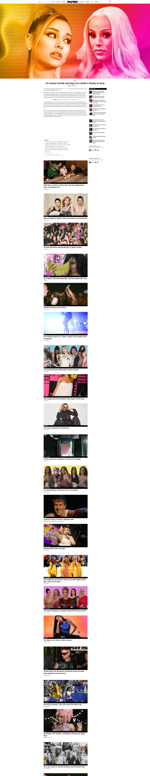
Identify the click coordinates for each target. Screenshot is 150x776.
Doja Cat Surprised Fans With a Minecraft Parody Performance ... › (57, 141)
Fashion (57, 1)
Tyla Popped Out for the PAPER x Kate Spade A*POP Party (64, 399)
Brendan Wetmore (72, 85)
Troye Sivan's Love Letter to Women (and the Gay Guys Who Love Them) (99, 101)
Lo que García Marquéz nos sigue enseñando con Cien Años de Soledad (98, 93)
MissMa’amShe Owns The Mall (54, 548)
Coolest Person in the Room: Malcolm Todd (59, 519)
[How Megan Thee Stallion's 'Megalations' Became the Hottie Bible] (66, 720)
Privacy (98, 147)
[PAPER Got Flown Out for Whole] (66, 294)
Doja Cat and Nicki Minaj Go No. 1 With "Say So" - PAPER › (56, 143)
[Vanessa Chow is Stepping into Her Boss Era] (90, 109)
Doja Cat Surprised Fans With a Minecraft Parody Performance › (57, 149)
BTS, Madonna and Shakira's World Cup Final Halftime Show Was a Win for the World (65, 581)
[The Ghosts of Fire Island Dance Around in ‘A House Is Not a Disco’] (90, 113)
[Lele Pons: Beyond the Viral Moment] (66, 414)
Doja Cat (59, 90)
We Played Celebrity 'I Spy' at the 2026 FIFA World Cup (63, 704)
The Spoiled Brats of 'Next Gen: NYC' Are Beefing (61, 490)
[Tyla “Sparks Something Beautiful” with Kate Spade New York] (66, 265)
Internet (87, 1)
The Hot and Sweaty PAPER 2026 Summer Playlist (61, 370)
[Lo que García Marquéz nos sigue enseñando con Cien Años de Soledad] (90, 92)
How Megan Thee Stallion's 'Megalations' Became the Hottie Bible (64, 735)
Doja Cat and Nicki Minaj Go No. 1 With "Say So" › (54, 146)
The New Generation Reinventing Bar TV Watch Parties (63, 247)
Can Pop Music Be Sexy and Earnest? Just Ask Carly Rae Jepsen (99, 141)
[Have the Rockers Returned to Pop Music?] (90, 129)
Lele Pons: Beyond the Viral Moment (56, 428)
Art (92, 1)
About (90, 147)
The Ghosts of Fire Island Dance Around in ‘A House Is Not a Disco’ (99, 114)
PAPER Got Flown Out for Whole (55, 307)
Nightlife (82, 1)
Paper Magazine (47, 675)
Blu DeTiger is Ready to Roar (99, 132)
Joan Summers (47, 492)
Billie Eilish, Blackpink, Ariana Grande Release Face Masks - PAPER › (58, 144)
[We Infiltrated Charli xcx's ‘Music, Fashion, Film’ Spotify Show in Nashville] (66, 323)
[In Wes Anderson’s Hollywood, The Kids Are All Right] (66, 445)
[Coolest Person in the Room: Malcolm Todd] (66, 506)
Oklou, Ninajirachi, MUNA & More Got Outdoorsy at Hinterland (65, 218)
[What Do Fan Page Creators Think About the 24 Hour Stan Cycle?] (90, 120)
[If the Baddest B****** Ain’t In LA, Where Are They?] (90, 105)
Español (96, 1)
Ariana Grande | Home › (48, 152)
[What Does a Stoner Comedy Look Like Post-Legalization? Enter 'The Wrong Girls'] (66, 171)
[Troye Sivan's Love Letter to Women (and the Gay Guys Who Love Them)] (90, 100)
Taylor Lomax (47, 189)
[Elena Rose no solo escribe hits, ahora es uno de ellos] (90, 97)
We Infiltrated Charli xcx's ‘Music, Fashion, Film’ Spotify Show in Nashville (65, 338)
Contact (93, 147)
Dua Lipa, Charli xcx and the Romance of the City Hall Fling (64, 767)
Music (53, 1)
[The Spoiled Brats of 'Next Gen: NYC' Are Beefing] (66, 476)
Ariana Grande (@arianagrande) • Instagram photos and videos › (54, 155)
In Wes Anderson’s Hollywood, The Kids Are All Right (62, 459)
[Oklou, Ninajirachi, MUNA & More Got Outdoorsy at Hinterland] (66, 205)
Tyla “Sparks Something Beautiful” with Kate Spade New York (65, 278)
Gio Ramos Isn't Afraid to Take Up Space (58, 640)
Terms (102, 147)
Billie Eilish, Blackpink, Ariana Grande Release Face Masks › (56, 148)
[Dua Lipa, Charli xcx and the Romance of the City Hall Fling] (66, 753)
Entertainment (47, 245)
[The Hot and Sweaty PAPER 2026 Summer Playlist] (66, 356)
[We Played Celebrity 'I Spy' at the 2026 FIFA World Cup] (66, 691)
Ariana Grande (66, 88)
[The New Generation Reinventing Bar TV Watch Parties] (66, 234)
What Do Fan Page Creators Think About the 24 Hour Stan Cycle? (99, 121)
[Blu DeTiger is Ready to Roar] (90, 133)
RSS (96, 147)
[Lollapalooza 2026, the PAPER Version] (90, 137)
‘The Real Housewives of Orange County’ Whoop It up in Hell (65, 611)
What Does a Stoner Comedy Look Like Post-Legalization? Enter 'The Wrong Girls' (64, 186)
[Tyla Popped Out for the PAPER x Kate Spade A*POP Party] (66, 385)
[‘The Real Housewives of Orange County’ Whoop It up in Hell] (66, 597)
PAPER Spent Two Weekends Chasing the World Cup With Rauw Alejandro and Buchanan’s (64, 672)
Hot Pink (53, 113)
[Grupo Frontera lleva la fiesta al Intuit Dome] (90, 125)
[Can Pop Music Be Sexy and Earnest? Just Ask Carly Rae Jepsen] (90, 141)
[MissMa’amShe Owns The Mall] (66, 535)
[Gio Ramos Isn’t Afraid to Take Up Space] (66, 626)
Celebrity (63, 1)
